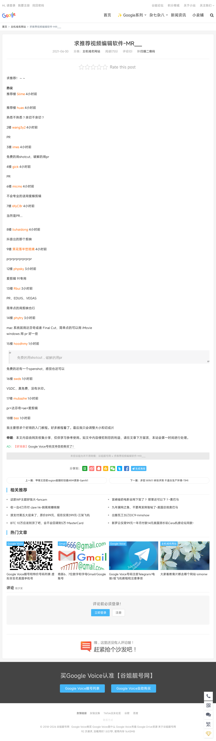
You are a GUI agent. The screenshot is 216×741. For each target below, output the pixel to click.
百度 (135, 713)
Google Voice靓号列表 (82, 688)
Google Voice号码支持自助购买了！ (51, 446)
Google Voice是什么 (103, 726)
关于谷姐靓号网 (167, 726)
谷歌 (127, 713)
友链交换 (95, 713)
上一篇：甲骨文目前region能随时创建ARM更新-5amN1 (56, 480)
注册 (119, 613)
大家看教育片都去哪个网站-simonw (183, 574)
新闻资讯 (178, 15)
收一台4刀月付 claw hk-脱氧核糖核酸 (35, 507)
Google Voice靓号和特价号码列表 (30, 576)
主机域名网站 (18, 26)
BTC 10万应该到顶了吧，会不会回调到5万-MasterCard (46, 523)
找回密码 (38, 5)
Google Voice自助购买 (133, 688)
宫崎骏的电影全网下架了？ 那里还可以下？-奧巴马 (145, 499)
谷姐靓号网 (9, 15)
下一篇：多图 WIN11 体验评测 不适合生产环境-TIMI (159, 480)
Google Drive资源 (147, 726)
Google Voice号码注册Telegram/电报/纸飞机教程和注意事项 (132, 576)
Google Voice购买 (81, 726)
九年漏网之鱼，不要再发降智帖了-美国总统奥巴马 (145, 507)
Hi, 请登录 (8, 5)
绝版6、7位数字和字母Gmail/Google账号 (82, 576)
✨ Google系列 (130, 15)
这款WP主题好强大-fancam (28, 499)
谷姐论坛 (157, 5)
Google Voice (15, 543)
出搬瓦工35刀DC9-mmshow (130, 515)
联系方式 (108, 720)
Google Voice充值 (126, 726)
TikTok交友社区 (112, 713)
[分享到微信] (112, 468)
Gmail (62, 543)
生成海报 (140, 468)
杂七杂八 (157, 15)
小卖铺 (198, 15)
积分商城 (174, 5)
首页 (107, 15)
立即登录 (100, 613)
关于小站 (190, 5)
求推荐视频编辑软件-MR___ (108, 43)
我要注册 (24, 5)
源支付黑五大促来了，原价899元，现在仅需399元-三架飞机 (50, 515)
